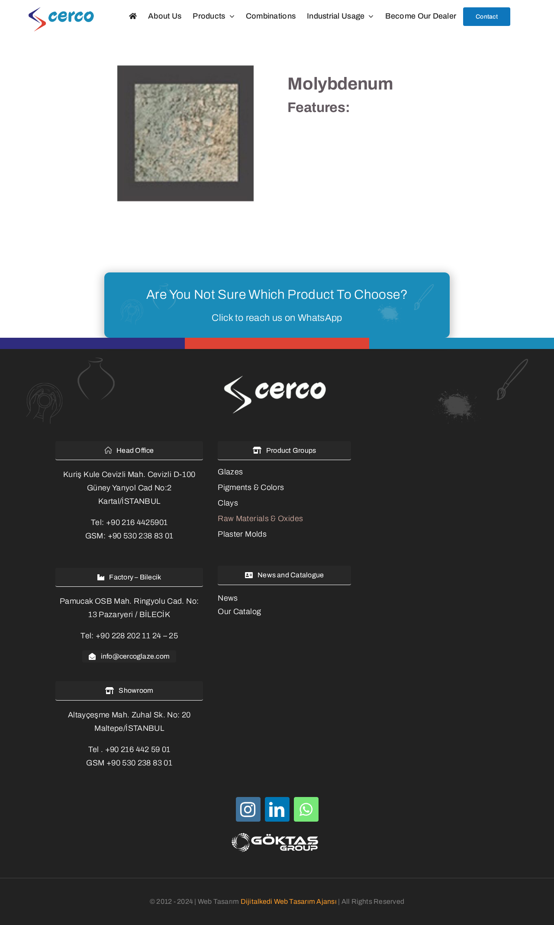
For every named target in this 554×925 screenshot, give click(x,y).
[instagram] (248, 809)
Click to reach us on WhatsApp (277, 318)
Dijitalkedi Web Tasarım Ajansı (289, 901)
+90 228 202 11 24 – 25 (137, 635)
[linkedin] (277, 809)
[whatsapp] (306, 809)
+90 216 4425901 (136, 522)
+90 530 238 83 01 (141, 535)
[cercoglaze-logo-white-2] (277, 376)
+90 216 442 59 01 (138, 749)
